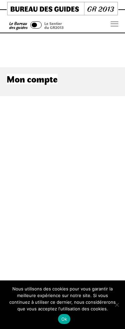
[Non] (116, 304)
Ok (64, 319)
